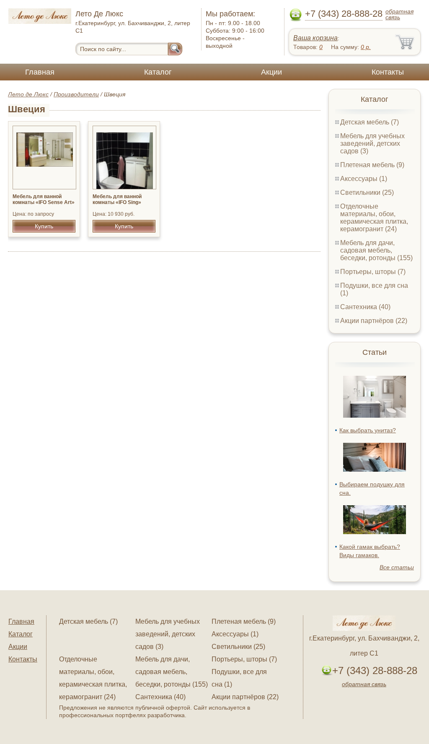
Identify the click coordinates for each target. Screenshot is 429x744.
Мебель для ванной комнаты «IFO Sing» (117, 199)
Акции (271, 72)
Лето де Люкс (28, 94)
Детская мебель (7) (369, 122)
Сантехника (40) (365, 306)
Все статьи (397, 567)
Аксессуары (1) (363, 178)
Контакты (388, 72)
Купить (44, 226)
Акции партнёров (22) (373, 320)
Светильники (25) (367, 192)
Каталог (158, 72)
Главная (39, 72)
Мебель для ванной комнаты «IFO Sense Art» (44, 199)
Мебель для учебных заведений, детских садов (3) (372, 143)
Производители (76, 94)
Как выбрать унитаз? (367, 430)
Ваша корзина (315, 37)
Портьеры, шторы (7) (373, 271)
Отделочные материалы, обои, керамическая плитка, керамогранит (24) (374, 217)
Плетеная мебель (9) (372, 164)
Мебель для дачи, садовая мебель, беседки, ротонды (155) (376, 250)
